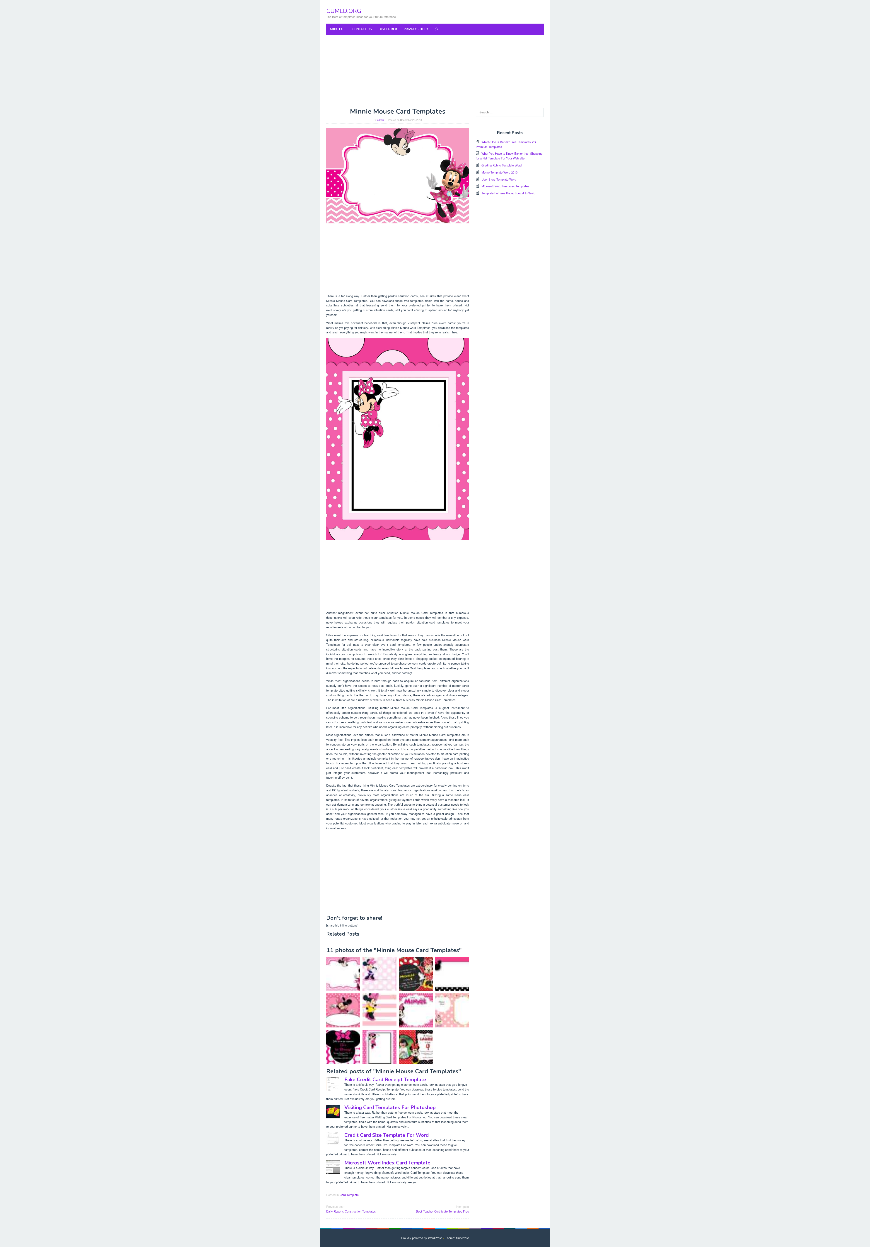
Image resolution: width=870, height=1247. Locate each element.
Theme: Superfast (457, 1238)
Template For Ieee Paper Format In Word (508, 193)
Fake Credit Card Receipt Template (385, 1079)
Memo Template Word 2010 (499, 172)
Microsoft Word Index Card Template (387, 1162)
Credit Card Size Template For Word (386, 1135)
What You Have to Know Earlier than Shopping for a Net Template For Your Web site (509, 155)
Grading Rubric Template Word (501, 165)
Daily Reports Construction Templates (351, 1208)
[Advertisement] (435, 71)
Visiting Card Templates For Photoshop (390, 1107)
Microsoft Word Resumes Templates (505, 186)
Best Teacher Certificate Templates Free (442, 1208)
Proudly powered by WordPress (421, 1238)
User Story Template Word (498, 179)
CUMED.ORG (343, 11)
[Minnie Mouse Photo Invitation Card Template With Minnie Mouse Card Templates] (416, 1047)
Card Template (349, 1195)
